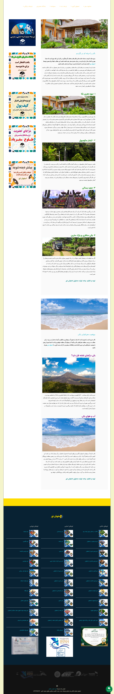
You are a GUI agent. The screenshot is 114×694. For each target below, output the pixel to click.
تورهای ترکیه (60, 630)
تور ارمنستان (60, 531)
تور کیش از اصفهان (93, 571)
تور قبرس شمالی (24, 600)
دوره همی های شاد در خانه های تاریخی (88, 620)
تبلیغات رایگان (28, 6)
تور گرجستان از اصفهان (57, 591)
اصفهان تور (92, 64)
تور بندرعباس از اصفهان (92, 541)
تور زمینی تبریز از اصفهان (92, 551)
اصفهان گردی (75, 6)
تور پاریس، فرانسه (24, 551)
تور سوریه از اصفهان (58, 571)
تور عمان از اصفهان (58, 581)
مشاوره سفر (88, 6)
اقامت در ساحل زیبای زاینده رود (90, 531)
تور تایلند (61, 541)
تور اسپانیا (26, 531)
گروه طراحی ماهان (53, 689)
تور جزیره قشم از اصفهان (92, 581)
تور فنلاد (26, 591)
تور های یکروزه (94, 610)
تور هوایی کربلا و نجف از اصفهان (55, 620)
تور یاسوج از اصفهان (93, 600)
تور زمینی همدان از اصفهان (91, 561)
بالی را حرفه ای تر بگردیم (85, 53)
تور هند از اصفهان (59, 610)
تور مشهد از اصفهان (93, 591)
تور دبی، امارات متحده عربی (56, 561)
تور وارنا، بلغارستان (24, 630)
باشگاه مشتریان (41, 6)
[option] (91, 673)
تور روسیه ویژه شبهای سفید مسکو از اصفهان (18, 610)
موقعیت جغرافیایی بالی (86, 334)
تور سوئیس (25, 561)
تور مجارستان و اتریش (23, 620)
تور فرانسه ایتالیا (24, 581)
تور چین (61, 551)
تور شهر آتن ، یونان (23, 571)
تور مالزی (61, 600)
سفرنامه (53, 6)
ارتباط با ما (64, 6)
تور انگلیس (25, 541)
